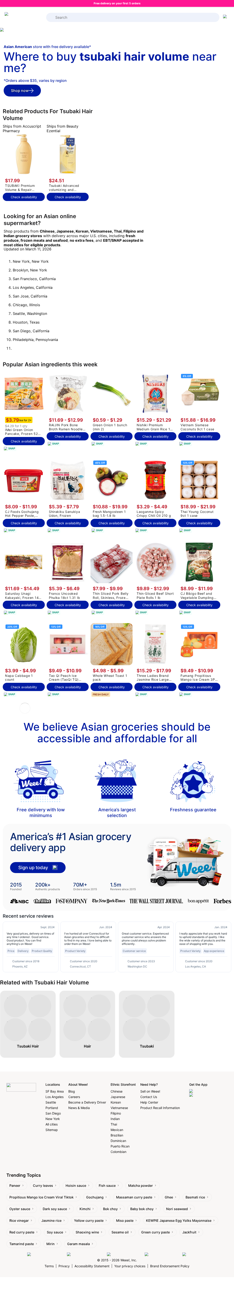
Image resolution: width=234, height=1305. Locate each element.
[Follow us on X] (194, 1254)
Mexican (117, 1130)
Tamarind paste (21, 1244)
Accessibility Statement (91, 1266)
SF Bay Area (54, 1091)
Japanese (118, 1097)
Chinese (116, 1091)
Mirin (50, 1244)
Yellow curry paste (89, 1220)
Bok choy (110, 1209)
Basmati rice (195, 1197)
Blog (71, 1091)
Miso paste (124, 1220)
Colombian (118, 1152)
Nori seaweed (177, 1209)
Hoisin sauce (76, 1185)
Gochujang (95, 1197)
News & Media (79, 1108)
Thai (114, 1124)
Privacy (64, 1266)
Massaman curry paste (134, 1197)
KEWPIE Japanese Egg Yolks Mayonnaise (178, 1220)
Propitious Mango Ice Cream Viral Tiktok (41, 1197)
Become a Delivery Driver (87, 1102)
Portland (51, 1108)
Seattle (50, 1102)
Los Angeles (54, 1097)
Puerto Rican (120, 1146)
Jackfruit (189, 1232)
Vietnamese (119, 1108)
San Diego (53, 1113)
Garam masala (78, 1244)
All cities (51, 1124)
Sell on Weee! (150, 1091)
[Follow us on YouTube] (162, 1254)
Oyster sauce (19, 1209)
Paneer (14, 1185)
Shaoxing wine (87, 1232)
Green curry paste (155, 1232)
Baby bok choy (142, 1209)
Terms (49, 1266)
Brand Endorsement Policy (169, 1266)
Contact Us (148, 1097)
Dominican (118, 1141)
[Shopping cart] (225, 17)
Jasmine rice (51, 1220)
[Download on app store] (208, 1091)
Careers (74, 1097)
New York (52, 1119)
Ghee (169, 1197)
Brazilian (117, 1135)
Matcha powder (140, 1185)
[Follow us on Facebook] (46, 1254)
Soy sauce (55, 1232)
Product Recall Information (160, 1108)
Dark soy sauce (55, 1209)
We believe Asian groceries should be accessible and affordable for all (117, 732)
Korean (116, 1102)
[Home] (23, 17)
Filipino (116, 1113)
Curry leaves (43, 1185)
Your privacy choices (129, 1266)
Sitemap (51, 1130)
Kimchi (85, 1209)
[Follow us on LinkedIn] (125, 1254)
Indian (115, 1119)
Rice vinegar (19, 1220)
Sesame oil (120, 1232)
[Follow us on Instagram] (86, 1254)
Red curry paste (21, 1232)
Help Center (149, 1102)
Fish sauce (107, 1185)
